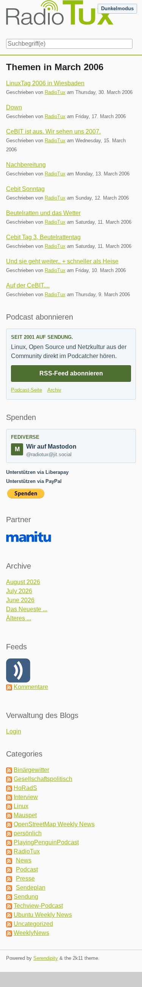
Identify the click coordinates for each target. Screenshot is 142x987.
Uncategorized (33, 924)
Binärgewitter (31, 770)
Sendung (26, 896)
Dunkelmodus (117, 8)
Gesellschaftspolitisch (43, 779)
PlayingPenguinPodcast (46, 842)
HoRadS (25, 788)
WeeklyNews (31, 933)
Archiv (54, 390)
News (23, 860)
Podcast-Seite (26, 390)
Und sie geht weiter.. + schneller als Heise (62, 261)
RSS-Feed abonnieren (71, 373)
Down (14, 107)
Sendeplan (30, 887)
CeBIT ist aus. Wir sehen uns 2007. (53, 131)
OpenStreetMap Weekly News (54, 824)
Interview (26, 797)
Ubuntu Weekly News (43, 915)
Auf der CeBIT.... (28, 285)
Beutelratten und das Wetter (43, 213)
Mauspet (25, 815)
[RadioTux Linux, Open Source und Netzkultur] (6, 18)
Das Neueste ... (26, 609)
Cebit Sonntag (25, 189)
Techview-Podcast (38, 905)
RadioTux (55, 92)
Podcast (27, 869)
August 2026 (23, 582)
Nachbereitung (26, 164)
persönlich (28, 833)
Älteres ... (18, 618)
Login (13, 731)
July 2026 (19, 591)
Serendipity (45, 958)
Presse (25, 878)
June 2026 (20, 600)
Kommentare (31, 687)
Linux (21, 806)
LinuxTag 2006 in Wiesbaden (45, 83)
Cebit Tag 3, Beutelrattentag (43, 237)
